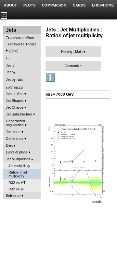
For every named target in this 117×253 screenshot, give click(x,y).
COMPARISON (54, 5)
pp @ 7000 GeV (60, 94)
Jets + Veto (14, 94)
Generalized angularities (15, 123)
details (97, 202)
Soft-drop (13, 196)
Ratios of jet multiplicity (17, 174)
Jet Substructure (19, 114)
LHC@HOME (103, 5)
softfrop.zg (14, 87)
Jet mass (13, 132)
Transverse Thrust (21, 44)
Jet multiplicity (19, 166)
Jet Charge (14, 107)
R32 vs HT (17, 183)
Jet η (10, 65)
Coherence (14, 138)
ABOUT (10, 5)
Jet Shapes (15, 100)
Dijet (9, 145)
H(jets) (12, 51)
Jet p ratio (14, 80)
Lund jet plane (17, 152)
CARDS (79, 5)
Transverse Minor (20, 38)
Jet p (11, 72)
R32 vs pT (16, 189)
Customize (73, 66)
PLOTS (29, 5)
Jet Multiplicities (18, 159)
